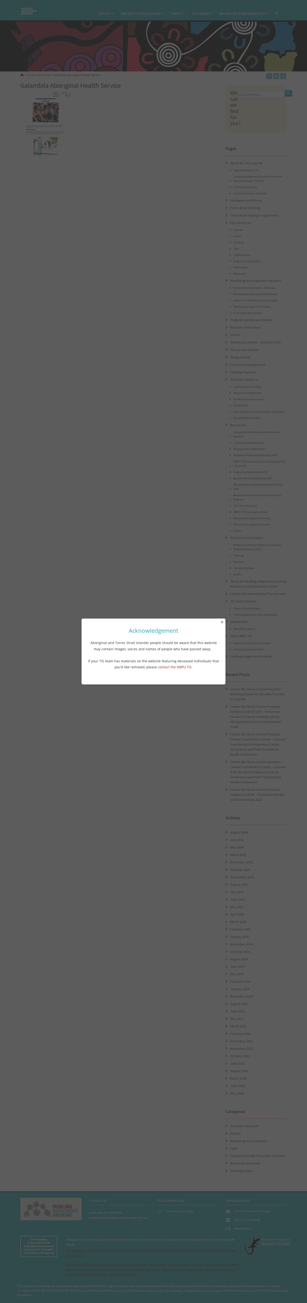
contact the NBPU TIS (175, 667)
